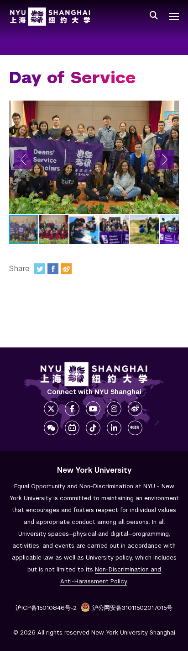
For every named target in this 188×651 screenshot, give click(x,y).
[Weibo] (66, 268)
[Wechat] (51, 428)
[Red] (135, 428)
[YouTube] (93, 408)
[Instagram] (114, 408)
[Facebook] (52, 268)
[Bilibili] (72, 428)
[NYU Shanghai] (94, 374)
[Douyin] (93, 428)
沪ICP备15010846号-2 (46, 608)
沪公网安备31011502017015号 (132, 608)
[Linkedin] (114, 428)
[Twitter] (39, 268)
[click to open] (174, 16)
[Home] (50, 17)
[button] (23, 159)
